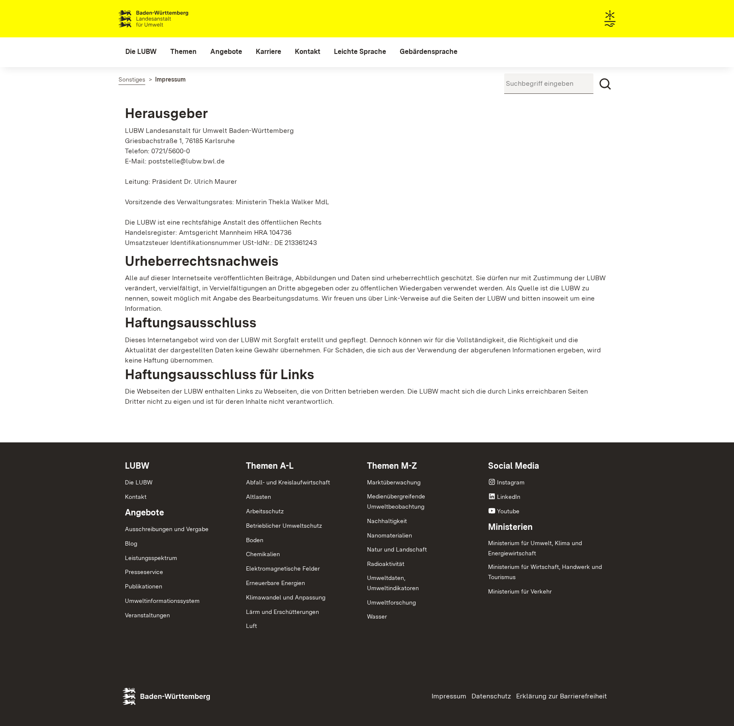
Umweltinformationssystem (162, 600)
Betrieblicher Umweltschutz (284, 525)
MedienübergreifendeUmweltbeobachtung (396, 501)
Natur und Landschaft (397, 549)
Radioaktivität (385, 563)
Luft (251, 625)
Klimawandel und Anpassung (285, 597)
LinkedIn (508, 496)
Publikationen (143, 586)
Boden (254, 540)
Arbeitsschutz (265, 511)
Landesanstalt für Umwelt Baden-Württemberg (168, 18)
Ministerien (510, 527)
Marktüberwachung (394, 482)
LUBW (137, 466)
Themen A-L (270, 466)
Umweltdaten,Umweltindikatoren (393, 582)
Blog (131, 543)
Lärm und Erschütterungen (282, 611)
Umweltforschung (391, 602)
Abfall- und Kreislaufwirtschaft (288, 482)
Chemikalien (263, 554)
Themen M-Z (392, 466)
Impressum (449, 696)
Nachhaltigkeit (387, 521)
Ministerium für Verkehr (520, 591)
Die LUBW (138, 482)
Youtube (508, 511)
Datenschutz (491, 696)
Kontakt (136, 496)
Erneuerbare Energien (275, 583)
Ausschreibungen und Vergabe (167, 529)
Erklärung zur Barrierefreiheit (561, 696)
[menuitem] (141, 51)
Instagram (511, 482)
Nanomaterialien (389, 535)
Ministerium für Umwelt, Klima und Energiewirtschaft (535, 548)
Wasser (377, 616)
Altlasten (258, 496)
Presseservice (144, 571)
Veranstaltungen (147, 615)
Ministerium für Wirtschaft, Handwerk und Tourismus (545, 571)
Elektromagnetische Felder (283, 568)
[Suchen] (605, 84)
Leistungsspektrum (151, 557)
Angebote (144, 512)
